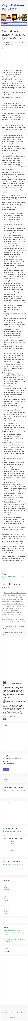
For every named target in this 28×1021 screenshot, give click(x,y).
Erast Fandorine (7, 599)
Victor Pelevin (17, 617)
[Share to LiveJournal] (23, 576)
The (11, 294)
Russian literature (7, 610)
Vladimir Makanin (7, 619)
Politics (5, 902)
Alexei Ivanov (21, 593)
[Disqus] (14, 659)
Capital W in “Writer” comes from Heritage (14, 627)
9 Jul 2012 (16, 42)
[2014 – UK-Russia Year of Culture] (14, 792)
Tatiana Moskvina (7, 615)
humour (5, 894)
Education (6, 887)
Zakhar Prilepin (20, 621)
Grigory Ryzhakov (7, 42)
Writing (5, 913)
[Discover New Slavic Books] (12, 831)
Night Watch (6, 608)
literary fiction (6, 601)
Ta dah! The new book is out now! (11, 937)
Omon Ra (12, 224)
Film (5, 891)
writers (4, 621)
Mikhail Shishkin (20, 606)
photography (6, 900)
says (5, 244)
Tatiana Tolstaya (19, 615)
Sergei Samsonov (15, 612)
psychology (6, 904)
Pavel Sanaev (14, 608)
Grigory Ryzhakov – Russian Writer (12, 7)
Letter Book (18, 235)
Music (5, 896)
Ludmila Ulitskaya (16, 601)
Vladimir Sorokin (19, 619)
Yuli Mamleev (11, 621)
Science (5, 909)
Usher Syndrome (7, 617)
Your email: (6, 761)
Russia (3, 44)
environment (6, 889)
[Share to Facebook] (8, 576)
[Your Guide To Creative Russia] (14, 868)
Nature (5, 898)
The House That (10, 274)
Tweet (4, 578)
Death (5, 885)
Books (22, 42)
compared (7, 261)
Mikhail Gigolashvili (8, 606)
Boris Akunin (11, 597)
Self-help (6, 911)
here (22, 560)
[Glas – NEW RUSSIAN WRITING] (14, 846)
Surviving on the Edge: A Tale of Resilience (12, 634)
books (15, 595)
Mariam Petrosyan (7, 604)
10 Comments (10, 44)
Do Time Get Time (14, 325)
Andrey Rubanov (7, 595)
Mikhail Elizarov (19, 604)
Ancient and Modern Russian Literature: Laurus (14, 939)
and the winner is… (8, 941)
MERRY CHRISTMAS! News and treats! (13, 930)
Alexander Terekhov (10, 593)
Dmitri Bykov (19, 597)
